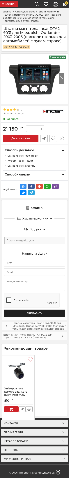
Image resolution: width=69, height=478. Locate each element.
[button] (61, 78)
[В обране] (53, 138)
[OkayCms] (58, 472)
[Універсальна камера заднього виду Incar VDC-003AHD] (18, 371)
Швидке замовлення (44, 138)
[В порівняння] (62, 138)
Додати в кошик (20, 138)
